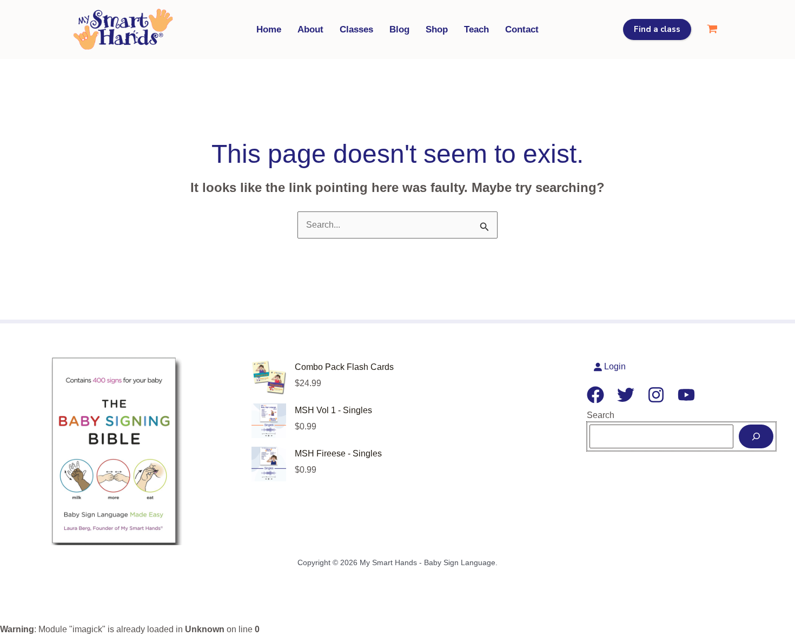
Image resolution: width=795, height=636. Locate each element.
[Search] (756, 436)
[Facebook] (595, 394)
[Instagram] (656, 394)
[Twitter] (625, 394)
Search (600, 415)
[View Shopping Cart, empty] (712, 29)
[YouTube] (686, 394)
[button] (657, 29)
